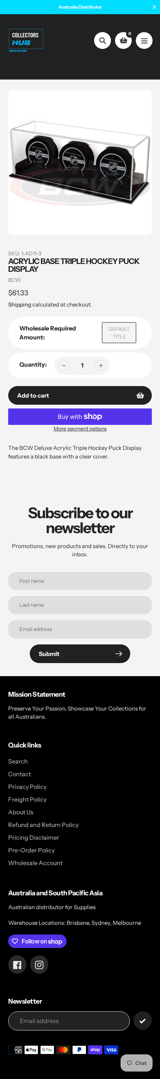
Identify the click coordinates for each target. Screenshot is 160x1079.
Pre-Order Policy (31, 850)
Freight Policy (27, 799)
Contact (19, 774)
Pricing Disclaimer (33, 837)
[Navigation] (144, 40)
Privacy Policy (27, 786)
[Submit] (143, 1020)
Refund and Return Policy (43, 824)
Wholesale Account (35, 863)
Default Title (119, 332)
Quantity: (33, 364)
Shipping (19, 304)
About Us (20, 812)
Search (18, 761)
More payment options (80, 428)
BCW (14, 280)
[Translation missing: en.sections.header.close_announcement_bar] (154, 7)
